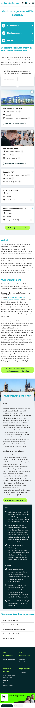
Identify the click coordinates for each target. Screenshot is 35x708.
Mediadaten (22, 659)
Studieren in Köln (8, 638)
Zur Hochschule (18, 705)
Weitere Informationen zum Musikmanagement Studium (17, 369)
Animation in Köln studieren (12, 625)
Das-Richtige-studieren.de (9, 675)
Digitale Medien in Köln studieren (14, 629)
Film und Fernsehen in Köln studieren (15, 634)
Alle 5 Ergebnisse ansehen (17, 228)
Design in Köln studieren (11, 620)
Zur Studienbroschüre (7, 705)
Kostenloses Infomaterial (14, 124)
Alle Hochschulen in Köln (15, 500)
